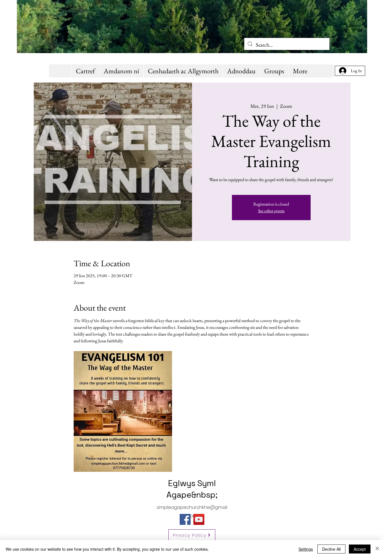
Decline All (331, 549)
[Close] (377, 549)
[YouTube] (198, 519)
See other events (271, 211)
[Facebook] (185, 519)
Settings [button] (306, 549)
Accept (360, 549)
